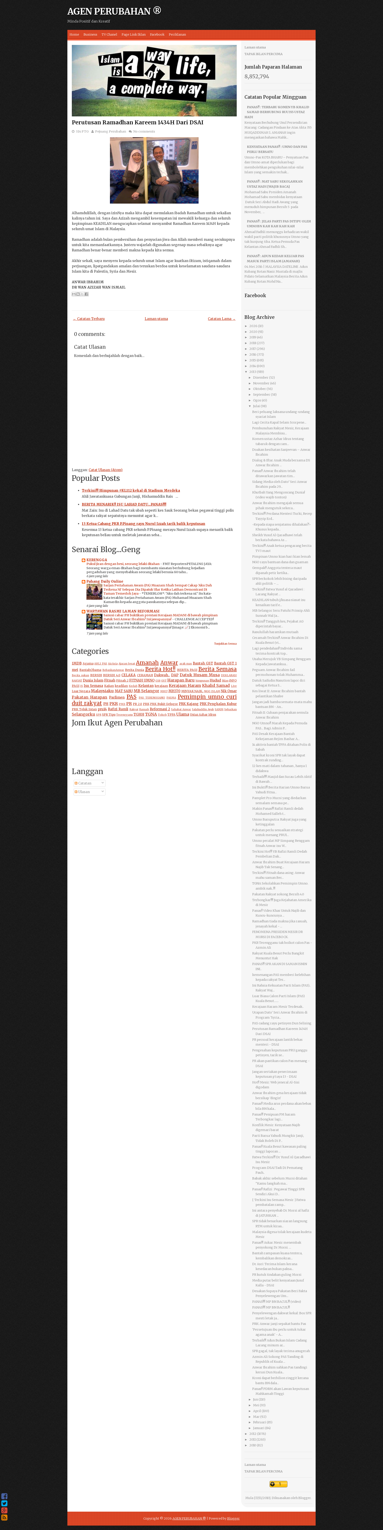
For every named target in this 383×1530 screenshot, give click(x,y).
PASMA (171, 697)
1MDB (77, 663)
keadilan (121, 686)
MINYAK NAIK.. (192, 691)
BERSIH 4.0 (111, 675)
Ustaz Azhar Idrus (203, 715)
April (257, 1411)
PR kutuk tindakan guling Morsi (276, 1275)
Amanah (147, 662)
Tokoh (162, 714)
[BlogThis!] (78, 294)
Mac (256, 1417)
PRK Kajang (189, 704)
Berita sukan (80, 675)
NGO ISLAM (212, 691)
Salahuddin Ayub (203, 709)
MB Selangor (146, 690)
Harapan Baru (181, 680)
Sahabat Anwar (181, 709)
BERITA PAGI (187, 670)
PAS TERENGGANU (152, 697)
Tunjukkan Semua (225, 643)
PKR (113, 703)
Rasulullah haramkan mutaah (275, 632)
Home (74, 35)
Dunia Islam (93, 680)
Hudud (215, 680)
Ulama (182, 714)
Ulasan (83, 792)
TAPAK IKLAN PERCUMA (263, 54)
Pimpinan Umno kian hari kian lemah (281, 557)
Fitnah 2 (122, 680)
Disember (260, 378)
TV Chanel (109, 35)
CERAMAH (145, 675)
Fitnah (109, 680)
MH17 (164, 691)
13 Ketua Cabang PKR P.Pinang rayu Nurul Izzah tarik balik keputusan (143, 524)
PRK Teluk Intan (84, 709)
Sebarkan (230, 709)
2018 (252, 343)
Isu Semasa (93, 686)
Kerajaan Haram (185, 685)
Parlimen (117, 697)
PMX (122, 704)
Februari (259, 1422)
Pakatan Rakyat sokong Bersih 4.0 (278, 894)
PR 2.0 (137, 704)
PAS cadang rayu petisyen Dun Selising (281, 1023)
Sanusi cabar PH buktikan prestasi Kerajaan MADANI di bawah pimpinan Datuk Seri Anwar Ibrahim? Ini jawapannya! (161, 617)
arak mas (186, 663)
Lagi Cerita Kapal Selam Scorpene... (279, 422)
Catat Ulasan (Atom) (106, 470)
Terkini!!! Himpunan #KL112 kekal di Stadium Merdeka (131, 490)
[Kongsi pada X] (82, 294)
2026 (253, 326)
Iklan (225, 680)
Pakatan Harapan (89, 697)
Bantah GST (203, 663)
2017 (252, 349)
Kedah (133, 686)
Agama (88, 663)
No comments (144, 131)
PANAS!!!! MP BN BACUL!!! (271, 1307)
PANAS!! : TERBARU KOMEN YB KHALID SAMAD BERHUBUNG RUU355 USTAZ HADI (276, 112)
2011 (252, 1439)
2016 (252, 354)
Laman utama (156, 319)
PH (105, 704)
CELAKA (128, 675)
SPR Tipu (108, 715)
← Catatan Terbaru (89, 319)
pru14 (102, 709)
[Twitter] (4, 1503)
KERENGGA (96, 560)
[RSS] (4, 1517)
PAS (132, 696)
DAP (174, 675)
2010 (252, 1445)
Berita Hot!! (160, 669)
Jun (255, 1399)
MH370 (174, 691)
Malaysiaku (102, 690)
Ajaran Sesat (127, 663)
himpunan (202, 680)
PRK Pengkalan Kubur (218, 704)
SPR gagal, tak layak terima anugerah (281, 1351)
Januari (258, 1428)
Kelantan (146, 686)
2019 (252, 337)
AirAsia (113, 663)
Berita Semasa (217, 669)
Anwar (169, 662)
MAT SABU (124, 691)
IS (81, 686)
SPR (98, 714)
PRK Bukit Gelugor (164, 704)
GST (164, 680)
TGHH (138, 714)
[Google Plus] (4, 1510)
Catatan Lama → (222, 319)
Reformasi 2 (160, 709)
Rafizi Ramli (118, 709)
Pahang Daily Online (104, 581)
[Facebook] (4, 1496)
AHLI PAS (100, 663)
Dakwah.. (162, 675)
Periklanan (177, 35)
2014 (252, 366)
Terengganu (124, 714)
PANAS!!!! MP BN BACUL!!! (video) (276, 1302)
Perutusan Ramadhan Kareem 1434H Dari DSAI (137, 122)
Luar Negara (81, 691)
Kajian (109, 686)
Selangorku (83, 714)
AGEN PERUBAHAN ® (114, 11)
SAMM (219, 709)
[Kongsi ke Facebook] (86, 294)
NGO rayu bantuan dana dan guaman (280, 562)
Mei (256, 1405)
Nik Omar (229, 691)
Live (234, 686)
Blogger (304, 1498)
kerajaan (161, 686)
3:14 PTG (82, 131)
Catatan (84, 783)
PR (129, 703)
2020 (253, 332)
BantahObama (90, 670)
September (261, 395)
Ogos (257, 400)
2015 (252, 360)
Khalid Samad (216, 685)
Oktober (259, 389)
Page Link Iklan (134, 35)
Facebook (157, 35)
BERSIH (96, 675)
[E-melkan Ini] (74, 294)
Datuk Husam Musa (200, 674)
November (261, 383)
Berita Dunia (134, 670)
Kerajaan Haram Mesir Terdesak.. (278, 1007)
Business (90, 35)
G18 (157, 680)
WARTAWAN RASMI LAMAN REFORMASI (123, 611)
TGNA (151, 714)
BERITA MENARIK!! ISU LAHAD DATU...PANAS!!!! (124, 504)
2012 (252, 1434)
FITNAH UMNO (141, 680)
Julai (256, 406)
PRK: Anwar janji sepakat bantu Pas (279, 1324)
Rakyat (133, 709)
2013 (252, 372)
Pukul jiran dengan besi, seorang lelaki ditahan (123, 564)
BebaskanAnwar (113, 670)
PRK (146, 704)
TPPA (171, 715)
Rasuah (144, 709)
